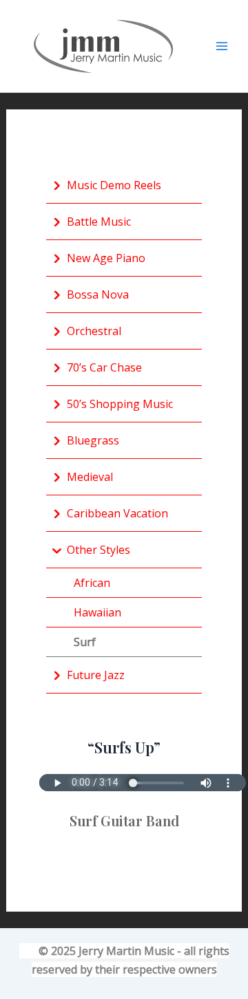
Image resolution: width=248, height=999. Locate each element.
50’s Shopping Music (120, 403)
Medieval (90, 476)
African (92, 582)
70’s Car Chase (104, 367)
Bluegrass (93, 440)
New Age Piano (106, 258)
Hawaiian (97, 612)
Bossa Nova (98, 294)
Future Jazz (96, 675)
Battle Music (99, 221)
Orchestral (94, 331)
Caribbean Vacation (117, 513)
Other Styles (98, 549)
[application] (56, 185)
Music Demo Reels (114, 185)
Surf (85, 641)
